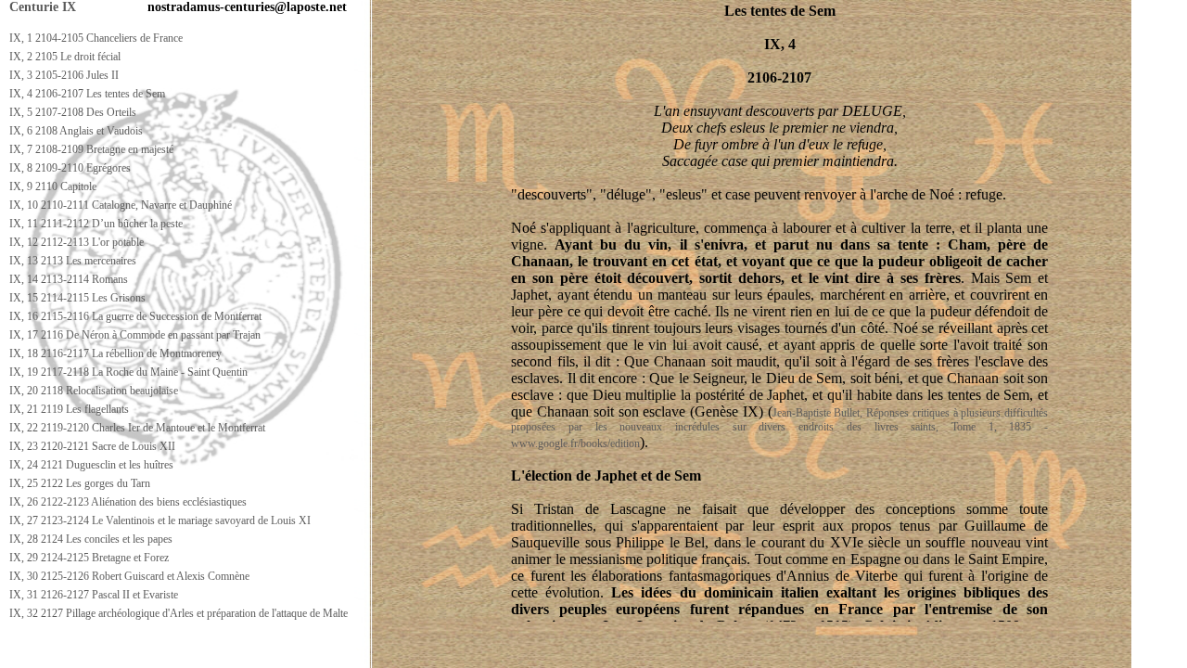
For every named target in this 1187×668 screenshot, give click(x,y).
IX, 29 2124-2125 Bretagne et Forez (89, 557)
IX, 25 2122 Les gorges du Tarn (79, 483)
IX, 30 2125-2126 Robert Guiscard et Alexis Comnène (129, 576)
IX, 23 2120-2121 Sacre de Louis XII (92, 446)
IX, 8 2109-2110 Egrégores (70, 167)
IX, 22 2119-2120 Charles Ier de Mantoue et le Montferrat (137, 427)
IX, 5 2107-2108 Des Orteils (72, 112)
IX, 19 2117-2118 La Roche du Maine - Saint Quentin (128, 372)
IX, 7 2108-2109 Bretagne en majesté (91, 149)
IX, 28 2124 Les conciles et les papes (90, 539)
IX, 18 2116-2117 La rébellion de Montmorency (115, 353)
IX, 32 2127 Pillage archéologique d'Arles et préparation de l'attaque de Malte (178, 613)
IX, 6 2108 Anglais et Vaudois (76, 130)
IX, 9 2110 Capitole (52, 186)
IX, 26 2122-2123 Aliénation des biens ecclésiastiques (128, 501)
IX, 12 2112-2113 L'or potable (76, 242)
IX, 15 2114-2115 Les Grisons (77, 297)
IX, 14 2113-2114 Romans (68, 279)
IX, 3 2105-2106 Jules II (64, 75)
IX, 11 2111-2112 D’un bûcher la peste (96, 223)
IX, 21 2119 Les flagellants (69, 409)
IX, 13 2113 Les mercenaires (72, 260)
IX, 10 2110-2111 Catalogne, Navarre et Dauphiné (120, 205)
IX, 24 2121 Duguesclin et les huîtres (91, 464)
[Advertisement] (340, 651)
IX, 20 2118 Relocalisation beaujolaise (93, 390)
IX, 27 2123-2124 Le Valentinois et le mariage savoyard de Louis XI (160, 520)
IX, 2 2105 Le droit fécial (65, 56)
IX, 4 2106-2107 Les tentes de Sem (87, 93)
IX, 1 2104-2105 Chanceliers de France (96, 38)
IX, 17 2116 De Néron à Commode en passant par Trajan (135, 334)
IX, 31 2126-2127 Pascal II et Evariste (93, 594)
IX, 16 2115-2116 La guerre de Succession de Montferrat (135, 316)
